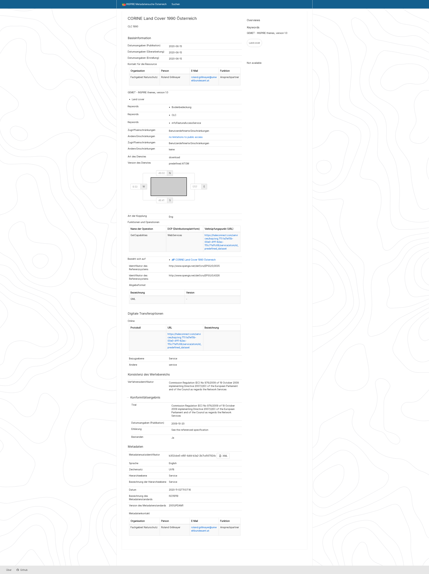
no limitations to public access (186, 137)
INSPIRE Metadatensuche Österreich (146, 4)
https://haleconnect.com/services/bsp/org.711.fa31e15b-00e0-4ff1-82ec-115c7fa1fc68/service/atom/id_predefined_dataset (221, 242)
